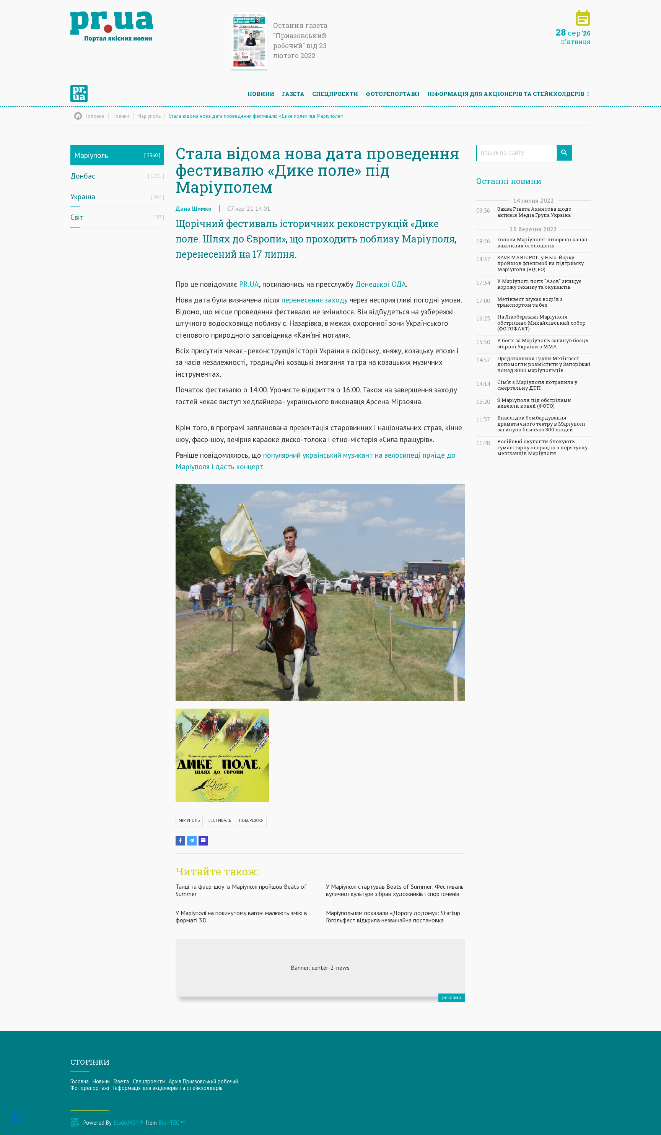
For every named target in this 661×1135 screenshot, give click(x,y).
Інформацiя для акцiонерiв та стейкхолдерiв (505, 94)
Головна (79, 1081)
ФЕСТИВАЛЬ (219, 820)
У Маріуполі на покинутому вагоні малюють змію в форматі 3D (241, 916)
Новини (260, 94)
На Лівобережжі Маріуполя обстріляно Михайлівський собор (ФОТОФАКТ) (541, 323)
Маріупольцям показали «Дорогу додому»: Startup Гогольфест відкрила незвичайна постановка (393, 916)
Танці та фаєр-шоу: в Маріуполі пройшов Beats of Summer (241, 890)
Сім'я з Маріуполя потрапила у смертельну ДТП (537, 385)
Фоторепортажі (393, 94)
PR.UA (249, 284)
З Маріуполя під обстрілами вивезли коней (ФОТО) (534, 403)
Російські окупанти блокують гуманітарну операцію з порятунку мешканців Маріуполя (542, 447)
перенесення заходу (314, 299)
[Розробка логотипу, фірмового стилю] (320, 968)
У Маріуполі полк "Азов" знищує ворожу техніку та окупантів (539, 284)
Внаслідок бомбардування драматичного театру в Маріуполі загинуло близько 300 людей (541, 424)
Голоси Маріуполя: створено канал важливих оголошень (542, 242)
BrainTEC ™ (172, 1122)
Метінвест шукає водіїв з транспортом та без (530, 302)
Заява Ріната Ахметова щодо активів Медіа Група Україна (534, 212)
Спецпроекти (335, 94)
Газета (293, 94)
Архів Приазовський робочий (203, 1081)
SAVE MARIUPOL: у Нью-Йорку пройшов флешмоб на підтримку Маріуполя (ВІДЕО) (540, 263)
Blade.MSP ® (128, 1122)
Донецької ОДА (380, 284)
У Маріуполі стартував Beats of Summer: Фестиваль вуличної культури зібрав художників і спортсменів (395, 890)
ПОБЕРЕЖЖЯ (251, 820)
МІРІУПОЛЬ (189, 820)
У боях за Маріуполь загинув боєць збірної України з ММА (542, 343)
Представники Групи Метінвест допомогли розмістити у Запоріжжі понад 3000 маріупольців (544, 364)
